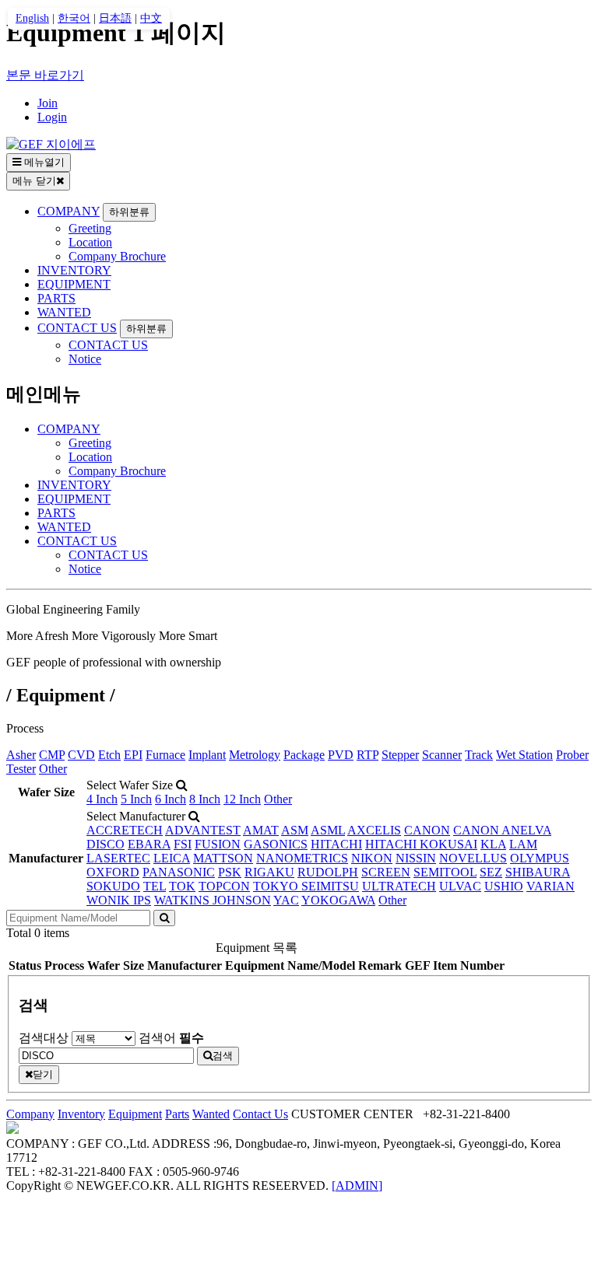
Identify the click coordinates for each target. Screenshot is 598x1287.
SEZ (491, 872)
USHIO (503, 886)
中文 (151, 18)
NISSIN (416, 858)
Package (304, 754)
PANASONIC (178, 872)
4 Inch (102, 799)
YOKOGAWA (338, 900)
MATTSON (223, 858)
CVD (81, 754)
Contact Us (260, 1114)
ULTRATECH (399, 886)
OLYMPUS (539, 858)
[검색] (164, 918)
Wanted (211, 1114)
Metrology (254, 754)
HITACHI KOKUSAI (421, 844)
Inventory (81, 1114)
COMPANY (68, 211)
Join (47, 103)
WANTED (64, 312)
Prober (572, 754)
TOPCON (224, 886)
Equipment (135, 1114)
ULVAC (460, 886)
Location (90, 242)
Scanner (442, 754)
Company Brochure (117, 256)
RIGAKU (269, 872)
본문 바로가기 (45, 75)
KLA (493, 844)
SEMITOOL (445, 872)
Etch (109, 754)
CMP (52, 754)
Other (53, 768)
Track (479, 754)
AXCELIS (374, 830)
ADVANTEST (203, 830)
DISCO (105, 844)
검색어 (171, 1037)
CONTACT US (77, 327)
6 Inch (170, 799)
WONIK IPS (118, 900)
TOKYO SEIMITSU (306, 886)
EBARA (149, 844)
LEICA (171, 858)
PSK (229, 872)
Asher (21, 754)
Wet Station (524, 754)
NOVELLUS (473, 858)
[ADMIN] (357, 1185)
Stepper (400, 754)
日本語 (115, 18)
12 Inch (242, 799)
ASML (328, 830)
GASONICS (276, 844)
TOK (182, 886)
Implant (207, 754)
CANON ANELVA (502, 830)
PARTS (56, 298)
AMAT (261, 830)
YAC (286, 900)
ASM (294, 830)
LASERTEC (118, 858)
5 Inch (136, 799)
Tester (21, 768)
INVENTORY (74, 270)
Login (52, 117)
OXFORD (112, 872)
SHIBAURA (537, 872)
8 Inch (204, 799)
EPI (133, 754)
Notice (85, 358)
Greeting (90, 228)
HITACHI (336, 844)
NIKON (371, 858)
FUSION (218, 844)
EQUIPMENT (74, 284)
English (32, 18)
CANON (427, 830)
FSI (183, 844)
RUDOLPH (327, 872)
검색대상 (44, 1037)
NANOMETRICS (302, 858)
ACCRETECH (124, 830)
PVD (341, 754)
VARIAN (550, 886)
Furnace (165, 754)
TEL (154, 886)
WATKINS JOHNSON (212, 900)
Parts (177, 1114)
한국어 (74, 18)
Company (30, 1114)
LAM (523, 844)
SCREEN (385, 872)
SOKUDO (113, 886)
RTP (367, 754)
